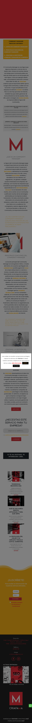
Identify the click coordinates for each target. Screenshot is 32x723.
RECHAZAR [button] (16, 366)
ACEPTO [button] (25, 363)
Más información (17, 363)
